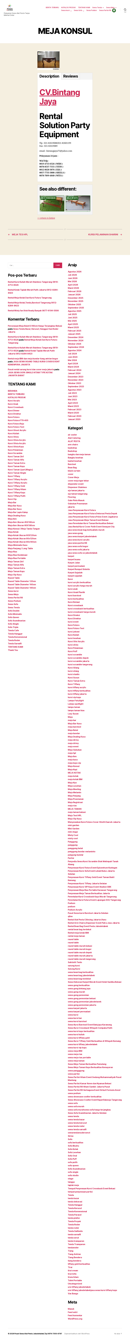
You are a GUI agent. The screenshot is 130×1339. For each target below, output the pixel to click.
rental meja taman (76, 936)
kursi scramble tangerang (80, 664)
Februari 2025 (74, 331)
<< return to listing (46, 218)
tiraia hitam (73, 1277)
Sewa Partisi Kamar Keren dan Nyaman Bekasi (89, 1083)
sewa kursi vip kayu (77, 1047)
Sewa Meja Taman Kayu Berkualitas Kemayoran (90, 1067)
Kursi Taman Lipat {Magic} (20, 469)
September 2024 (76, 347)
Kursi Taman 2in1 (16, 456)
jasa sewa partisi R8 (77, 543)
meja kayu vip (74, 763)
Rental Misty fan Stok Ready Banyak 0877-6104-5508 (33, 310)
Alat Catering (74, 438)
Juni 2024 (72, 357)
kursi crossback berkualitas (81, 608)
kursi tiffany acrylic (77, 687)
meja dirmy (73, 740)
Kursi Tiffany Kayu (16, 492)
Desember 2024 (75, 337)
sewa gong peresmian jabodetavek (84, 1001)
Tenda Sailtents (75, 1231)
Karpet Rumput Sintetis (79, 569)
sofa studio (73, 1175)
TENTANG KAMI (84, 7)
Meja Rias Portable (17, 558)
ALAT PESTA (74, 441)
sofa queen (73, 1165)
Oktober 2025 (74, 304)
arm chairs (73, 444)
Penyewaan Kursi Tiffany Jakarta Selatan (87, 883)
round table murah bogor (80, 949)
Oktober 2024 (74, 344)
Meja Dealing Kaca (16, 515)
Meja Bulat (73, 730)
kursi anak (73, 589)
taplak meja (73, 1185)
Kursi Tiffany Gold (16, 486)
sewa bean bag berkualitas (80, 972)
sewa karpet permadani (79, 1011)
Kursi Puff (72, 651)
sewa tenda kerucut (77, 1123)
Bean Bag (72, 467)
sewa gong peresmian (78, 995)
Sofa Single (13, 624)
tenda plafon (74, 1218)
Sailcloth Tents (75, 962)
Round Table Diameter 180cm (22, 588)
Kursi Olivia (13, 437)
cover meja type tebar (78, 481)
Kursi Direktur (14, 414)
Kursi (70, 579)
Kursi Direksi (74, 615)
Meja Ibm (12, 519)
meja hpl (72, 753)
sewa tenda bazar (76, 1119)
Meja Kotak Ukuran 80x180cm (22, 542)
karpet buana (74, 559)
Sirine (70, 1136)
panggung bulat (75, 848)
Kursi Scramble (15, 453)
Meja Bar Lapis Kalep (18, 512)
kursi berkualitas (76, 599)
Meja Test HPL (75, 815)
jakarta (71, 507)
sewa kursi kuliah (76, 1034)
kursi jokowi (74, 631)
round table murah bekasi (80, 946)
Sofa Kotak (73, 1149)
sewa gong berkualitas (79, 985)
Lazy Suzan (73, 714)
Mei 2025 (72, 321)
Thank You (13, 650)
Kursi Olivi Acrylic (76, 641)
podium (71, 906)
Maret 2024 (73, 367)
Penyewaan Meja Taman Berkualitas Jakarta (89, 893)
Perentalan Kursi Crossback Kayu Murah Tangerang (92, 896)
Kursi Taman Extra (16, 463)
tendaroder (73, 1247)
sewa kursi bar (75, 1018)
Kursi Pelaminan (15, 450)
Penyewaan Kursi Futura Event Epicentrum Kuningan (92, 868)
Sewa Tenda (97, 7)
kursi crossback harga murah (82, 612)
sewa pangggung (76, 1070)
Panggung (73, 842)
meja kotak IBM (75, 779)
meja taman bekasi (77, 812)
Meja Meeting (74, 789)
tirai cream (73, 1270)
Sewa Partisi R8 (105, 10)
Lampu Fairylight (76, 700)
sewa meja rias (75, 1054)
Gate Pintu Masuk (76, 500)
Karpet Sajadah (75, 572)
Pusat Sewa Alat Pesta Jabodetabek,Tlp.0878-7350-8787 (38, 1334)
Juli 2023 (72, 393)
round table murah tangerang (82, 959)
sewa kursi (73, 1015)
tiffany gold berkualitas (79, 1264)
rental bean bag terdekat (79, 929)
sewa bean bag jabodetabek (81, 975)
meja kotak (73, 776)
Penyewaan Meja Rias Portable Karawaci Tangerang (92, 890)
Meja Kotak (13, 532)
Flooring (72, 497)
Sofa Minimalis (15, 614)
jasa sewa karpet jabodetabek (82, 536)
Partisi (71, 858)
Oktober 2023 (74, 383)
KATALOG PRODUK (68, 7)
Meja (70, 717)
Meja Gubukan (75, 750)
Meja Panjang (74, 796)
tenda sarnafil (74, 1234)
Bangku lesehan (75, 457)
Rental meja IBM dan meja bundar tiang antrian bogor (33, 358)
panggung (73, 845)
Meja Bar (12, 502)
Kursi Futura (13, 417)
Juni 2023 (72, 396)
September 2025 (76, 308)
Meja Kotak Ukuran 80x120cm (22, 538)
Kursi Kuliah (13, 433)
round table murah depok (80, 952)
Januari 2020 (74, 419)
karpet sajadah (75, 576)
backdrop (72, 448)
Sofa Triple (13, 627)
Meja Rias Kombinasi (17, 555)
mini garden (73, 825)
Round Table (14, 578)
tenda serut (73, 1238)
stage (70, 1178)
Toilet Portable (75, 1280)
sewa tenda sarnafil (77, 1129)
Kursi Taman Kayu (16, 466)
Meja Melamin (74, 792)
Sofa (70, 1139)
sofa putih (72, 1162)
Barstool (72, 464)
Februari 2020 (74, 416)
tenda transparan (76, 1241)
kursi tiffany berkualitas (79, 691)
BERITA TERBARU (52, 7)
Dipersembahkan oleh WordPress (77, 1334)
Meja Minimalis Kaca (17, 545)
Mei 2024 (72, 360)
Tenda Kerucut (75, 1208)
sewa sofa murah (76, 1106)
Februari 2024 (74, 370)
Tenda (71, 1195)
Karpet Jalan (74, 563)
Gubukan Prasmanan (77, 503)
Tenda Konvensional (17, 637)
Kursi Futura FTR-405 (18, 420)
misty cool (73, 838)
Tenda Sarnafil (15, 643)
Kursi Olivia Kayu (16, 446)
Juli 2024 (72, 353)
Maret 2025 (73, 327)
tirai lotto (72, 1274)
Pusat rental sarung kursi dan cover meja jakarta (31, 369)
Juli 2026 (72, 275)
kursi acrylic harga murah (80, 586)
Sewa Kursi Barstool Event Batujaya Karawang (90, 1025)
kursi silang (73, 671)
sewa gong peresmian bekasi (82, 998)
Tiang (70, 1251)
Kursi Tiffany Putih (16, 496)
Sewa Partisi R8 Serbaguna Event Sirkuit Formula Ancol (94, 1090)
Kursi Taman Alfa (16, 460)
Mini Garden (73, 828)
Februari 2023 (74, 409)
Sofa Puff (72, 1159)
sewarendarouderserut (79, 1132)
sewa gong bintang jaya (79, 988)
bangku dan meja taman (79, 454)
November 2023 (75, 380)
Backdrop (72, 451)
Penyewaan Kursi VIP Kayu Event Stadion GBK (89, 887)
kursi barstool (74, 595)
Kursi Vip (12, 499)
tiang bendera (74, 1261)
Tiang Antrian (74, 1254)
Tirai (70, 1267)
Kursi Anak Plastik (76, 592)
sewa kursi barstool (77, 1021)
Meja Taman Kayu (16, 571)
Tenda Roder (14, 640)
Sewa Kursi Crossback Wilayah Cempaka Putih (90, 1028)
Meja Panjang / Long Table (20, 548)
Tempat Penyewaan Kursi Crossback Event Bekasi (91, 1188)
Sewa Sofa (78, 10)
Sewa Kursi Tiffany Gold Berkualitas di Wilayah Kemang (94, 1041)
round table (73, 939)
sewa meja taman (76, 1061)
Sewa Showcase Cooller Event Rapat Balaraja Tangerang (95, 1100)
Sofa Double (14, 611)
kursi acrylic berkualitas (79, 582)
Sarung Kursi (74, 969)
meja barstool (74, 727)
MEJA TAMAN (74, 809)
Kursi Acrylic (14, 400)
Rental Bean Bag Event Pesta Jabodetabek (88, 926)
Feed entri (72, 1312)
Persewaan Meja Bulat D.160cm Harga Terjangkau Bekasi (35, 326)
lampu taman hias (76, 710)
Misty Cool (73, 835)
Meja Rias (12, 551)
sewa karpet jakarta (77, 1008)
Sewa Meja (110, 7)
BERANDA (12, 391)
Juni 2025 (72, 317)
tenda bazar (73, 1198)
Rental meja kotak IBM (78, 933)
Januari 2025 (74, 334)
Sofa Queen (13, 617)
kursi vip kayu (74, 697)
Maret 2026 (73, 288)
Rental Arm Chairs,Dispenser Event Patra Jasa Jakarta (94, 923)
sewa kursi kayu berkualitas (81, 1031)
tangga (71, 1182)
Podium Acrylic (75, 910)
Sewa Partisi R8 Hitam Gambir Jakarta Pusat (89, 1087)
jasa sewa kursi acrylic (79, 540)
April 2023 (73, 403)
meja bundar (74, 733)
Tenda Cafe (13, 630)
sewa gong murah (76, 992)
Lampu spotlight (75, 704)
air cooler (72, 435)
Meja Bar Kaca (15, 506)
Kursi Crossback (16, 407)
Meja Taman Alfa (16, 565)
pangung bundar (75, 855)
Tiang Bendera (75, 1257)
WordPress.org (75, 1319)
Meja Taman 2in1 (16, 561)
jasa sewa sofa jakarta (78, 549)
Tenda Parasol (74, 1215)
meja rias (72, 805)
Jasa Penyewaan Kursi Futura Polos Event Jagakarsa (93, 517)
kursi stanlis (73, 674)
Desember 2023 (75, 377)
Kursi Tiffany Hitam (17, 489)
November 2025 (75, 301)
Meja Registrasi (75, 802)
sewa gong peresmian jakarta (82, 1005)
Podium (71, 903)
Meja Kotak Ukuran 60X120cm (22, 535)
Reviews (70, 76)
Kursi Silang (73, 668)
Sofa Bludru (73, 1146)
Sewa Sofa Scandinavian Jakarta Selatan (87, 1113)
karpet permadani (76, 566)
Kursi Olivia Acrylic (17, 440)
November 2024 (75, 340)
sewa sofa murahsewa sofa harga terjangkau (89, 1110)
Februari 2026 (74, 291)
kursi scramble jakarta (78, 661)
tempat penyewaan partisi (80, 1192)
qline (70, 916)
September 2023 (76, 386)
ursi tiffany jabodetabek (79, 1287)
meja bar (72, 720)
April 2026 (73, 285)
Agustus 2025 (74, 311)
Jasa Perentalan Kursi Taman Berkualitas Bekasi (90, 523)
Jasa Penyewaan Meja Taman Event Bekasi (88, 520)
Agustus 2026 (74, 271)
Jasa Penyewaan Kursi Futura (82, 510)
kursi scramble (75, 654)
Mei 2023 (72, 399)
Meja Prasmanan (76, 799)
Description (49, 76)
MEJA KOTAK (74, 773)
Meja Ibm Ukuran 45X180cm (21, 522)
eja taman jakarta (76, 490)
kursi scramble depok (78, 658)
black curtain (74, 471)
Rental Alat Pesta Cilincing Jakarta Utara (87, 919)
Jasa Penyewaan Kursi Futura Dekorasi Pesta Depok (92, 513)
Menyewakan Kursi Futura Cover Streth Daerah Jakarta (94, 822)
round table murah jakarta (80, 956)
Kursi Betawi (74, 602)
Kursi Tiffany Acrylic (17, 479)
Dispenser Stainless (77, 487)
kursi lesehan (74, 638)
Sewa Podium (91, 10)
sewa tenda (73, 1116)
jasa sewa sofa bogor (78, 546)
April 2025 (73, 324)
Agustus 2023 (74, 390)
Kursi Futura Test (16, 427)
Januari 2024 (74, 373)
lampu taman (74, 707)
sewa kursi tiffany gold (79, 1038)
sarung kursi (74, 965)
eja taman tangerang (77, 494)
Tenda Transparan (76, 1244)
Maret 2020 (73, 413)
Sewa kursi (65, 10)
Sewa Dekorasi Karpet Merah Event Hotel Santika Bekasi (94, 982)
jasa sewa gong (75, 533)
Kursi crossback (75, 605)
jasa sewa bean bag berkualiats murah (86, 530)
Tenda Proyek (74, 1221)
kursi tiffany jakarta (77, 694)
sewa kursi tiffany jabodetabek (82, 1044)
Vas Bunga (73, 1293)
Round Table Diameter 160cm (22, 584)
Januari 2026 (74, 294)
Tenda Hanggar (15, 634)
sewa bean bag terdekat (79, 979)
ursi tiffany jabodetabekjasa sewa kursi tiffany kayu (92, 1290)
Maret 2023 (73, 406)
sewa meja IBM (75, 1051)
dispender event (76, 484)
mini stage (73, 832)
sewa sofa (73, 1103)
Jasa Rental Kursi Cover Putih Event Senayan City (91, 526)
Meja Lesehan (74, 786)
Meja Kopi (72, 769)
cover (70, 474)
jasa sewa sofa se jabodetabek (82, 553)
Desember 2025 (75, 298)
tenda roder (73, 1228)
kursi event (73, 622)
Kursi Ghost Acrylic (17, 430)
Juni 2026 (72, 278)
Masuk (71, 1309)
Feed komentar (75, 1315)
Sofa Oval (72, 1156)
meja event (73, 746)
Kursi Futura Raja (16, 424)
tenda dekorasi (75, 1201)
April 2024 (73, 363)
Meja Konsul (73, 766)
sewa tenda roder (76, 1126)
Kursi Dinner (14, 410)
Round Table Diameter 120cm (22, 581)
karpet (71, 556)
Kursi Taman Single (17, 473)
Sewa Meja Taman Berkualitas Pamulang (87, 1064)
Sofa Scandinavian (16, 620)
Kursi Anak (13, 404)
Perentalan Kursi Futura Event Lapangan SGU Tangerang (94, 900)
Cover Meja (73, 477)
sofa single (73, 1172)
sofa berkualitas (75, 1142)
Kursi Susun (73, 677)
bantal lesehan (75, 461)
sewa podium (74, 1093)
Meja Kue (72, 782)
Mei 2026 (72, 281)
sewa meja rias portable (79, 1057)
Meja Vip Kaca (15, 575)
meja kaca (73, 759)
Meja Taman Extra (16, 568)
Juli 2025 (72, 314)
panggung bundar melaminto (81, 851)
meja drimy (73, 743)
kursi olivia (73, 645)
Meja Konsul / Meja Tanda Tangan (24, 529)
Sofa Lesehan (74, 1152)
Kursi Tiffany (14, 476)
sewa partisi (74, 1074)
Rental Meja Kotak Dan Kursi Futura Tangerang (30, 298)
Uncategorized (75, 1283)
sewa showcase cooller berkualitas (85, 1096)
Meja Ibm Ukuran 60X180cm (21, 525)
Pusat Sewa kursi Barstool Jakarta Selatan (88, 913)
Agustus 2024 (74, 350)
